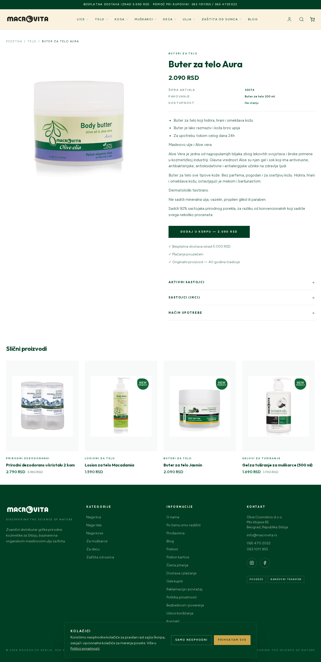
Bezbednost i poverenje (185, 605)
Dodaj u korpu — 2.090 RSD (209, 231)
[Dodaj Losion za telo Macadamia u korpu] (150, 367)
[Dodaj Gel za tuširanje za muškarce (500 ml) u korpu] (308, 367)
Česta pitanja (177, 565)
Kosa (120, 19)
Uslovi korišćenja (180, 613)
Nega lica (93, 517)
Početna (14, 41)
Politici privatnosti (85, 648)
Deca (168, 19)
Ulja (187, 19)
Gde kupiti (175, 581)
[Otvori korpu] (312, 19)
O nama (173, 517)
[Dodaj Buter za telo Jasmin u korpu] (229, 367)
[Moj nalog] (289, 19)
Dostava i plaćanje (181, 573)
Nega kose (94, 533)
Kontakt (173, 621)
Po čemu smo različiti (184, 525)
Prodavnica (176, 533)
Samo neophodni (191, 639)
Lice (81, 19)
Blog (253, 19)
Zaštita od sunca (220, 19)
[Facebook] (265, 563)
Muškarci (144, 19)
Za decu (93, 549)
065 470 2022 (259, 543)
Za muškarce (96, 541)
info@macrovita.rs (262, 535)
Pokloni (172, 549)
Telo (100, 19)
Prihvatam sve (232, 639)
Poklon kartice (178, 557)
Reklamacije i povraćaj (184, 589)
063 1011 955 (257, 549)
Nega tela (94, 525)
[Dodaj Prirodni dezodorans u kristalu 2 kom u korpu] (72, 367)
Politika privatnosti (182, 597)
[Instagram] (252, 563)
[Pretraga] (301, 19)
